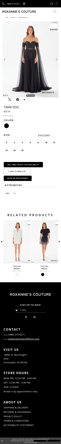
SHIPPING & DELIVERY (16, 407)
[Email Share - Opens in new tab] (24, 99)
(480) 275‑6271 (16, 334)
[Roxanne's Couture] (19, 11)
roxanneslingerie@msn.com (23, 338)
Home (6, 17)
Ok (47, 440)
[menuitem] (26, 316)
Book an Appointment (17, 178)
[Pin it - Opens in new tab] (17, 99)
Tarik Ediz (13, 17)
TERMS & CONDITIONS (16, 420)
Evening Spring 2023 (23, 17)
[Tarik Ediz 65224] (16, 241)
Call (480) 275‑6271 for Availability (23, 165)
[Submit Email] (17, 310)
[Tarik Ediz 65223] (44, 241)
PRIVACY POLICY (13, 416)
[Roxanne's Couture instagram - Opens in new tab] (24, 3)
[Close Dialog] (14, 440)
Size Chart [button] (44, 135)
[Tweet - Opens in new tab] (9, 99)
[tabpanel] (30, 59)
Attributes (13, 185)
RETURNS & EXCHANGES (17, 412)
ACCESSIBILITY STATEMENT (19, 425)
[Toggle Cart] (56, 3)
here (36, 442)
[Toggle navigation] (54, 11)
